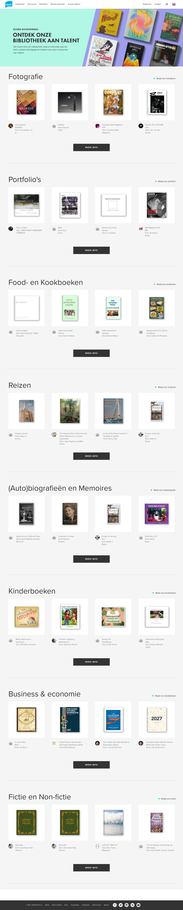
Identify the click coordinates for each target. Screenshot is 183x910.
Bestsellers (43, 4)
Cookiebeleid (86, 905)
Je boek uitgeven (74, 4)
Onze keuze (31, 4)
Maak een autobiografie (165, 490)
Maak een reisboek (167, 387)
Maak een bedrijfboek (165, 696)
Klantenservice (96, 905)
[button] (173, 4)
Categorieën (19, 4)
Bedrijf (47, 905)
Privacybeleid (75, 905)
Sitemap (106, 905)
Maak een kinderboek (165, 593)
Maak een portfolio (167, 181)
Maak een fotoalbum (166, 78)
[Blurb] (8, 5)
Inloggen (157, 4)
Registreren (147, 4)
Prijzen (66, 905)
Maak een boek (168, 798)
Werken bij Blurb (57, 905)
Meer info (91, 147)
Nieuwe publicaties (58, 4)
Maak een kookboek (166, 284)
